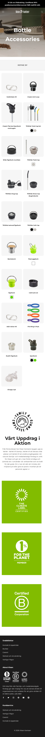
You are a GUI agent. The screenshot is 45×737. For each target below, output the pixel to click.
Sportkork (33, 356)
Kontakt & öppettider (11, 645)
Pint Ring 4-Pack (33, 326)
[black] (31, 130)
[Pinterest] (18, 697)
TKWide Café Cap (33, 225)
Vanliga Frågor (8, 660)
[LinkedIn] (28, 697)
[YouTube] (23, 697)
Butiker (5, 649)
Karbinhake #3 (12, 97)
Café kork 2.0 (33, 293)
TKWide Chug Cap (11, 194)
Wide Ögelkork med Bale (11, 160)
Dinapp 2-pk (12, 389)
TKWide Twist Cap (33, 160)
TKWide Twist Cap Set (33, 126)
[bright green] (33, 263)
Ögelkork (11, 293)
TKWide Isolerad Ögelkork (12, 225)
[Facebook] (3, 697)
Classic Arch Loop (33, 97)
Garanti (5, 652)
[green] (11, 297)
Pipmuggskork (33, 259)
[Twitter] (8, 697)
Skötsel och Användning (12, 656)
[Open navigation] (3, 12)
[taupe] (35, 130)
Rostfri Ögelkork (11, 356)
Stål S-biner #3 (12, 326)
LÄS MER (18, 694)
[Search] (42, 12)
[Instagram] (13, 697)
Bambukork (12, 259)
